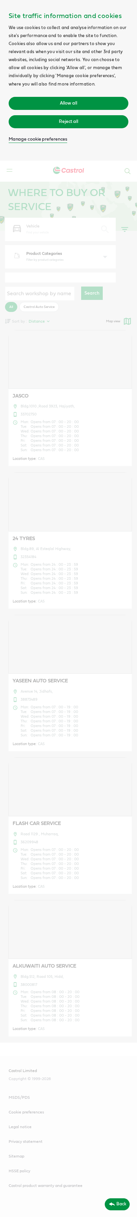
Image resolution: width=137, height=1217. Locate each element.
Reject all (68, 121)
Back (121, 1204)
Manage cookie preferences (38, 139)
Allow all (68, 103)
